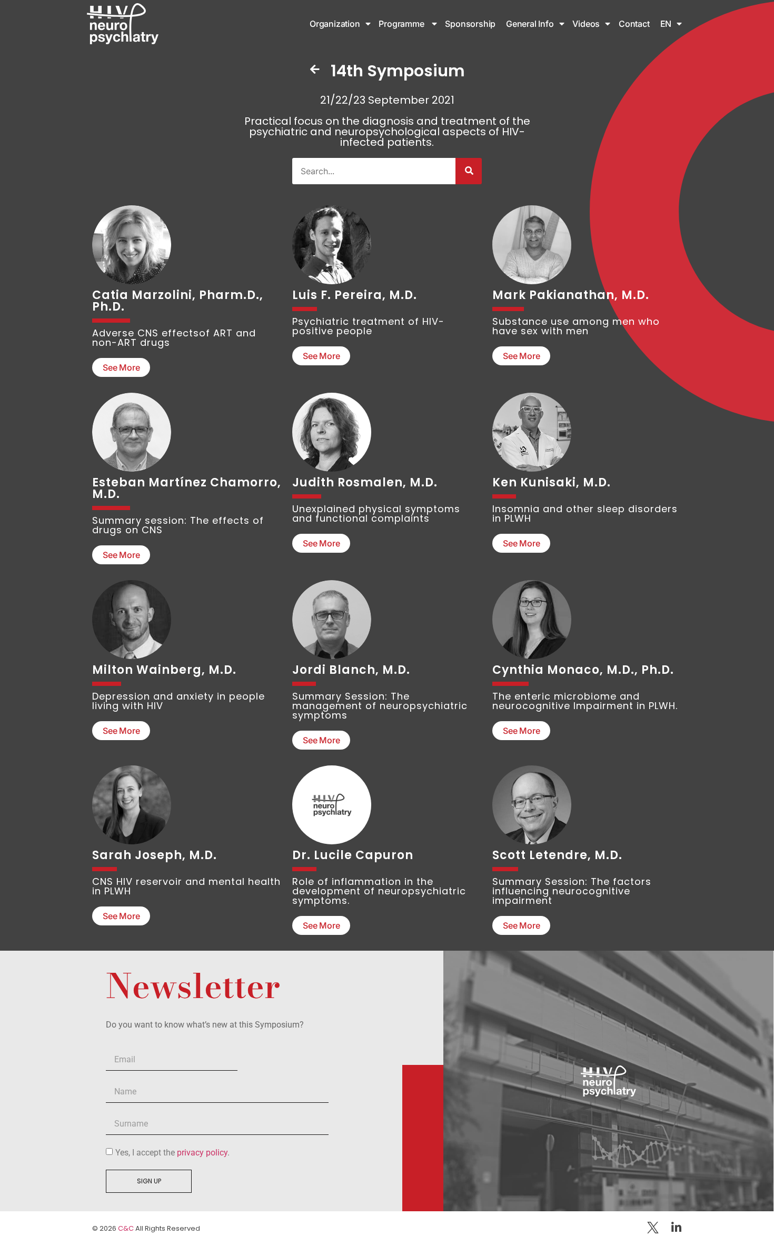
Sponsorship (471, 23)
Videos (586, 23)
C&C (125, 1228)
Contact (634, 23)
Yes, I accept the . (172, 1153)
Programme (402, 23)
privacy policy (202, 1153)
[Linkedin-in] (676, 1227)
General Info (530, 23)
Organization (335, 23)
